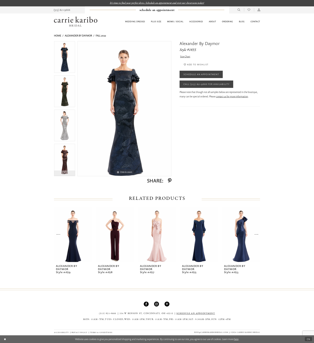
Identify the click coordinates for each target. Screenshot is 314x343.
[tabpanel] (64, 58)
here (236, 339)
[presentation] (73, 234)
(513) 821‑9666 (107, 313)
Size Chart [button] (185, 56)
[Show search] (239, 9)
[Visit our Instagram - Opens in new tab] (157, 304)
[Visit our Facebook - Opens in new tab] (146, 304)
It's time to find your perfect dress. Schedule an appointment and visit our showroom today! (157, 3)
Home (57, 35)
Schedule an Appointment (201, 74)
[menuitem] (62, 9)
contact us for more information (232, 96)
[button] (259, 9)
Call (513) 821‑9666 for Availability (206, 84)
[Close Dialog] (5, 339)
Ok (308, 339)
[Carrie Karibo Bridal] (75, 22)
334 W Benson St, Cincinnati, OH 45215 (146, 313)
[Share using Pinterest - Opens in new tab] (169, 180)
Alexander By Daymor (78, 35)
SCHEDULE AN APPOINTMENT (195, 313)
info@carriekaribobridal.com (211, 332)
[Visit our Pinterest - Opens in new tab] (167, 304)
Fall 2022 (101, 35)
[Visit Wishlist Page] (249, 9)
